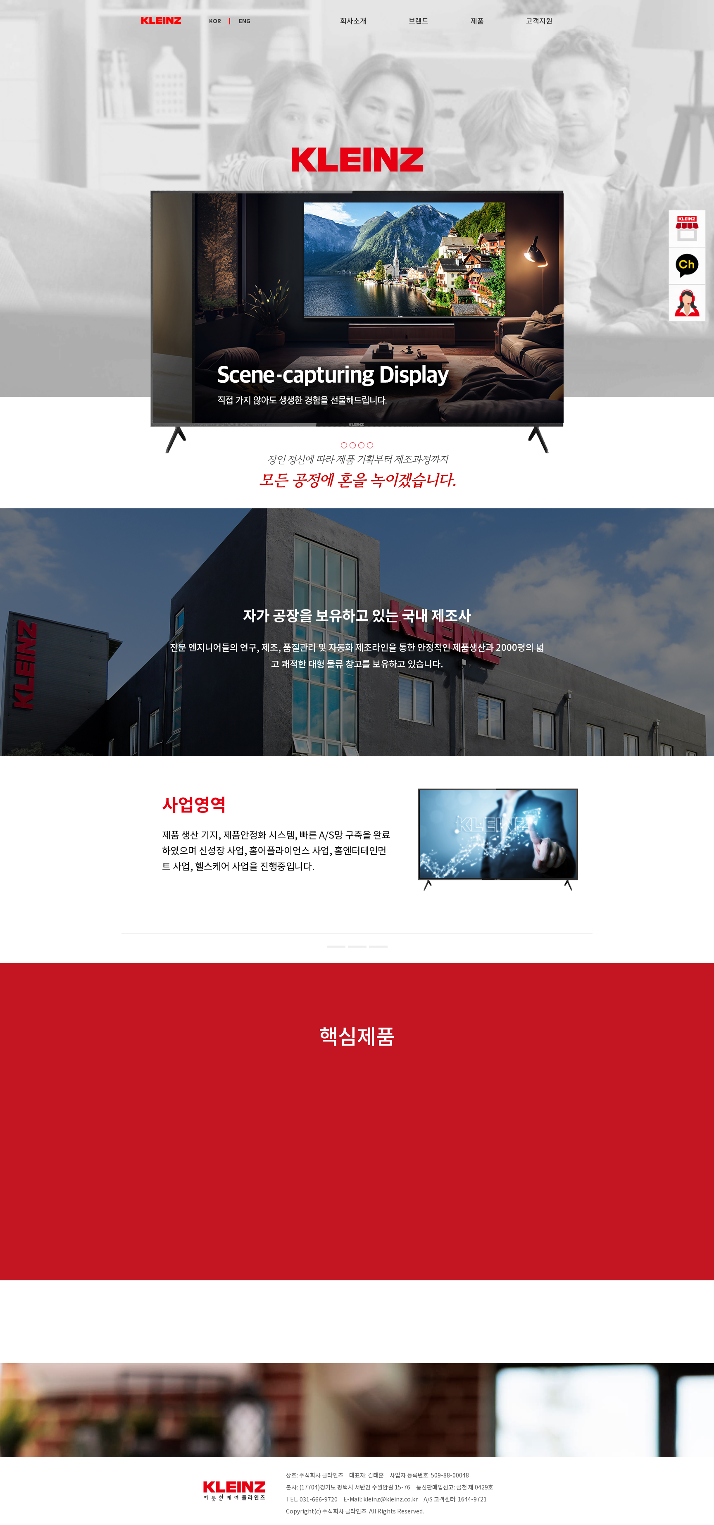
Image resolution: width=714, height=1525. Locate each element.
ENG (244, 21)
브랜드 (418, 20)
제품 (477, 20)
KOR (215, 21)
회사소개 (353, 20)
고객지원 (539, 20)
